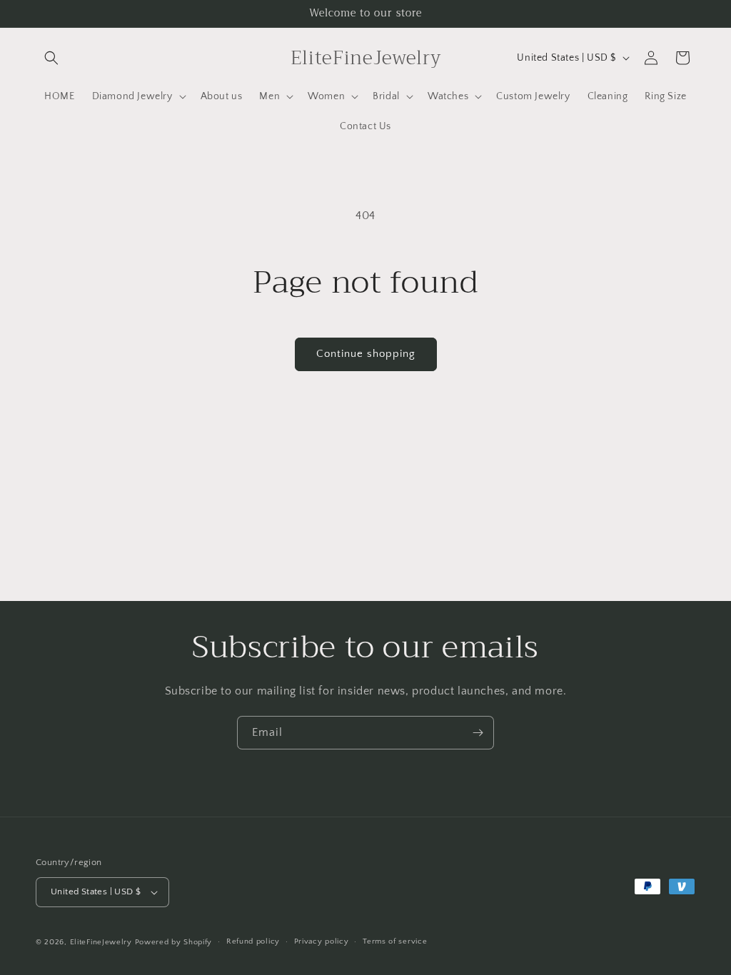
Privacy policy (321, 941)
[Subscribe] (477, 732)
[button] (51, 58)
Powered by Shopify (174, 942)
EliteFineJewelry (101, 942)
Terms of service (395, 941)
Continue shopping (365, 354)
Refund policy (253, 941)
